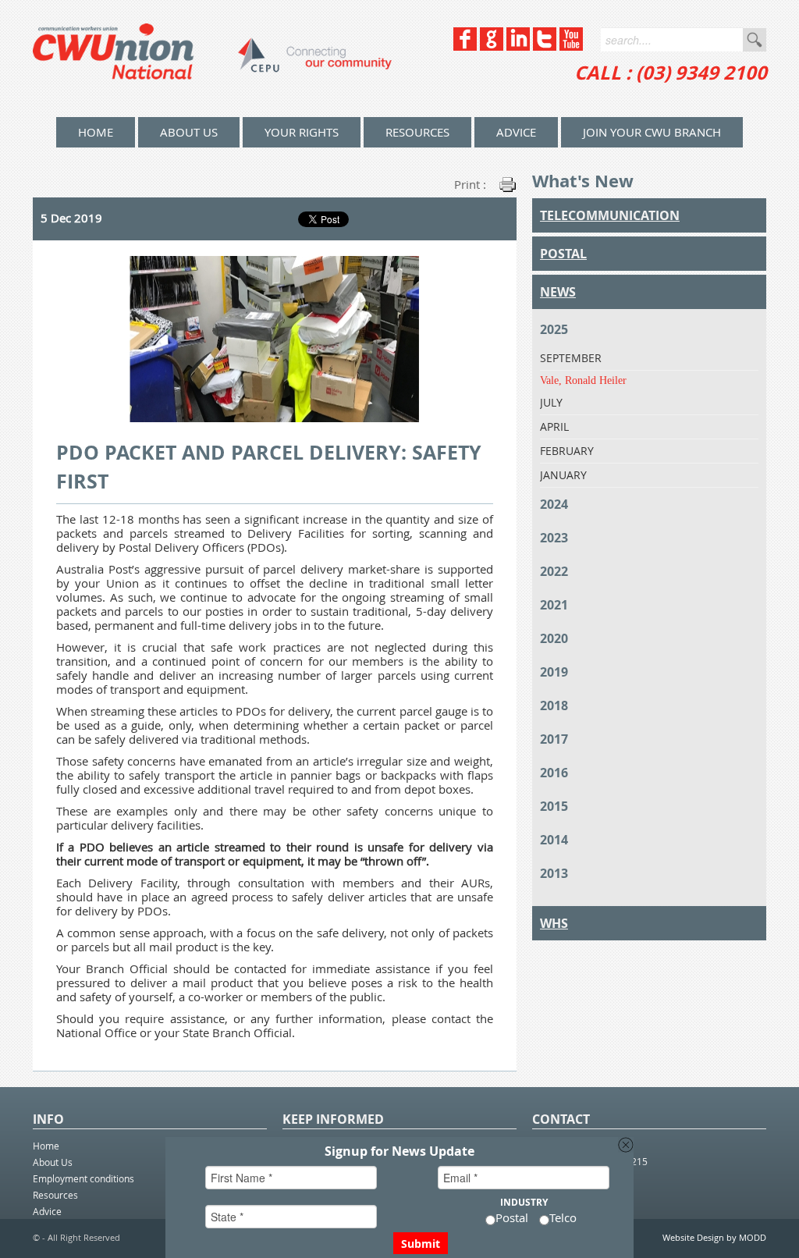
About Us (189, 132)
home (95, 132)
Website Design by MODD (714, 1237)
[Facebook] (465, 46)
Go (754, 40)
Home (46, 1145)
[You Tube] (571, 46)
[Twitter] (544, 46)
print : (470, 184)
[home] (212, 58)
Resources (417, 132)
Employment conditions (83, 1178)
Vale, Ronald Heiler (583, 380)
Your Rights (302, 132)
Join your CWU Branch (652, 132)
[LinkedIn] (518, 46)
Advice (516, 132)
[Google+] (491, 46)
